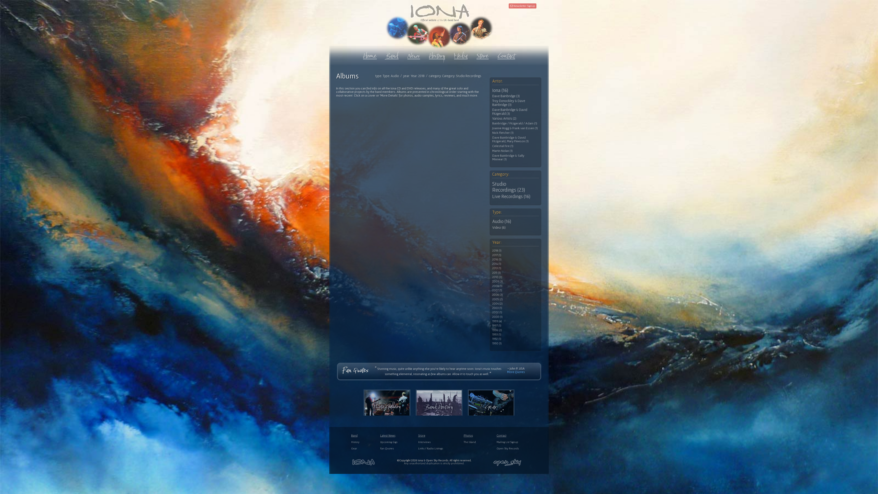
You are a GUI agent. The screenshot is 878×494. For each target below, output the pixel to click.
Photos (468, 435)
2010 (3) (497, 277)
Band (354, 435)
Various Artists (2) (504, 118)
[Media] (461, 54)
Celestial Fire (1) (502, 146)
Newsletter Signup (524, 5)
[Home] (370, 54)
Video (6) (499, 227)
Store (421, 435)
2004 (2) (497, 303)
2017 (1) (496, 255)
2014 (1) (496, 264)
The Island (470, 441)
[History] (437, 54)
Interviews (424, 441)
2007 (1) (497, 290)
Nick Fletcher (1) (503, 132)
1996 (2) (497, 330)
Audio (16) (501, 221)
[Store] (482, 54)
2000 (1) (497, 317)
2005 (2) (497, 299)
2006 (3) (497, 294)
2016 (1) (496, 259)
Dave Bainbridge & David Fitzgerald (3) (509, 111)
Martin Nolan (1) (502, 151)
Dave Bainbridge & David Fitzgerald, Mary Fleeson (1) (510, 139)
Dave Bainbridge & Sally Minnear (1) (508, 157)
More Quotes (516, 372)
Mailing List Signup (507, 441)
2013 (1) (496, 268)
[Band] (392, 54)
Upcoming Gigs (388, 441)
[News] (413, 54)
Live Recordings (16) (511, 196)
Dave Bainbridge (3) (506, 96)
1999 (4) (497, 321)
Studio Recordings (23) (508, 187)
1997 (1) (496, 325)
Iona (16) (500, 90)
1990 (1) (497, 343)
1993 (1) (496, 334)
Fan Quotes (387, 448)
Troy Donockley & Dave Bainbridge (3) (508, 103)
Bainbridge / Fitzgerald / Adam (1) (514, 123)
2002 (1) (497, 312)
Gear (354, 448)
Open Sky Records (508, 448)
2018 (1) (496, 250)
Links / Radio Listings (430, 448)
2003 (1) (497, 308)
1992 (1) (496, 339)
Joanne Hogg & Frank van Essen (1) (515, 128)
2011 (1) (496, 272)
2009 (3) (497, 281)
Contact (501, 435)
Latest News (387, 435)
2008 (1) (497, 286)
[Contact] (506, 54)
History (355, 441)
